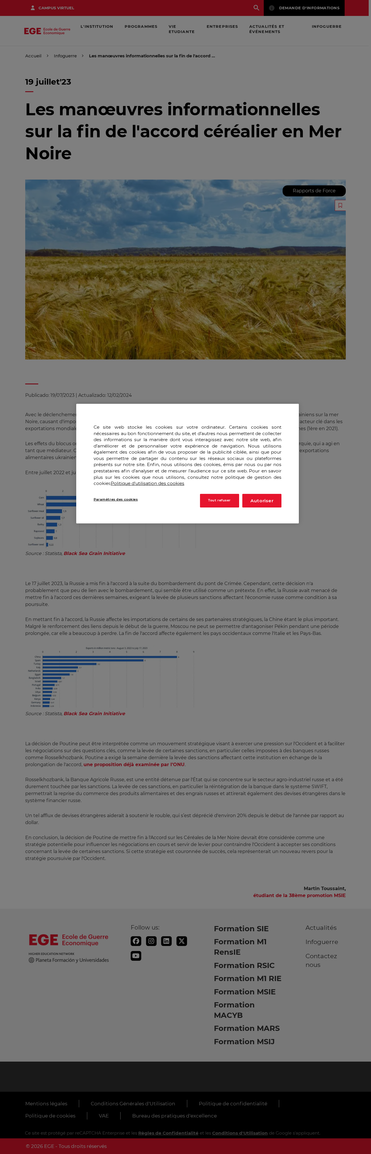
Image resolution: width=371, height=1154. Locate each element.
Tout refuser (219, 501)
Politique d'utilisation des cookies (147, 483)
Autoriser (262, 500)
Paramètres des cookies (116, 499)
